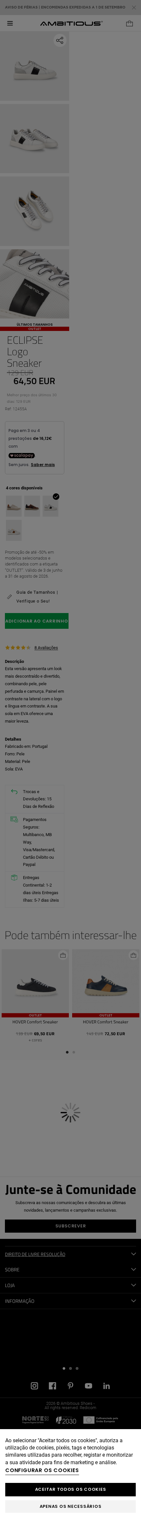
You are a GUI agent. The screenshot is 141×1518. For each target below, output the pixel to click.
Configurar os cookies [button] (42, 1470)
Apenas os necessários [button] (71, 1506)
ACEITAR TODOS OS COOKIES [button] (70, 1489)
